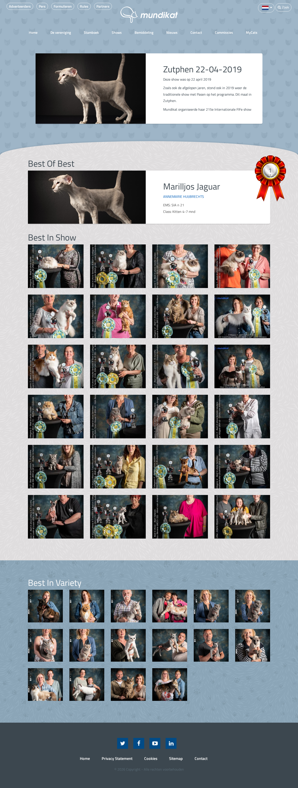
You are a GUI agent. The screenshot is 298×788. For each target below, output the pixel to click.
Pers (42, 6)
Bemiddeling (144, 32)
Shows (117, 32)
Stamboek (91, 32)
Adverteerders (20, 6)
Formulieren (63, 6)
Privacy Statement (117, 758)
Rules (84, 6)
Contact (196, 32)
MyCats (251, 32)
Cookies (150, 758)
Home (33, 32)
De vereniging (60, 32)
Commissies (224, 32)
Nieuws (172, 32)
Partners (103, 6)
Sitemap (176, 758)
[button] (266, 7)
